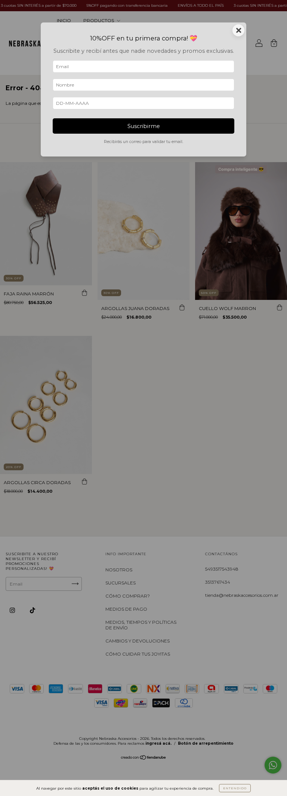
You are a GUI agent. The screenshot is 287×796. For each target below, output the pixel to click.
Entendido (235, 788)
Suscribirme (143, 126)
